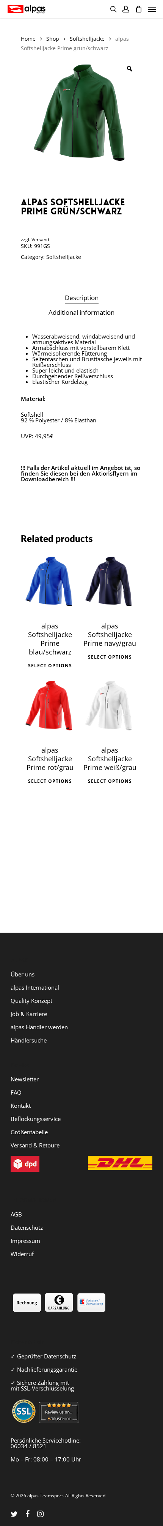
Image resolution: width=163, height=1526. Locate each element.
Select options (50, 665)
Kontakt (21, 1105)
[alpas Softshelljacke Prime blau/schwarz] (50, 583)
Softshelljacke (87, 38)
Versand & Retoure (35, 1145)
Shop (52, 38)
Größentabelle (29, 1132)
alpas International (35, 987)
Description (82, 297)
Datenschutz (27, 1227)
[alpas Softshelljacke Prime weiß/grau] (110, 708)
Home (28, 38)
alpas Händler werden (39, 1027)
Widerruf (22, 1254)
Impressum (25, 1240)
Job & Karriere (29, 1014)
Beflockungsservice (36, 1119)
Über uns (22, 974)
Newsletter (25, 1079)
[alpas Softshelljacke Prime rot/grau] (50, 708)
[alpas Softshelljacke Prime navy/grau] (110, 583)
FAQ (16, 1092)
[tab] (81, 298)
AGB (16, 1214)
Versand (40, 239)
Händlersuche (29, 1040)
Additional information (81, 312)
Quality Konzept (31, 1000)
